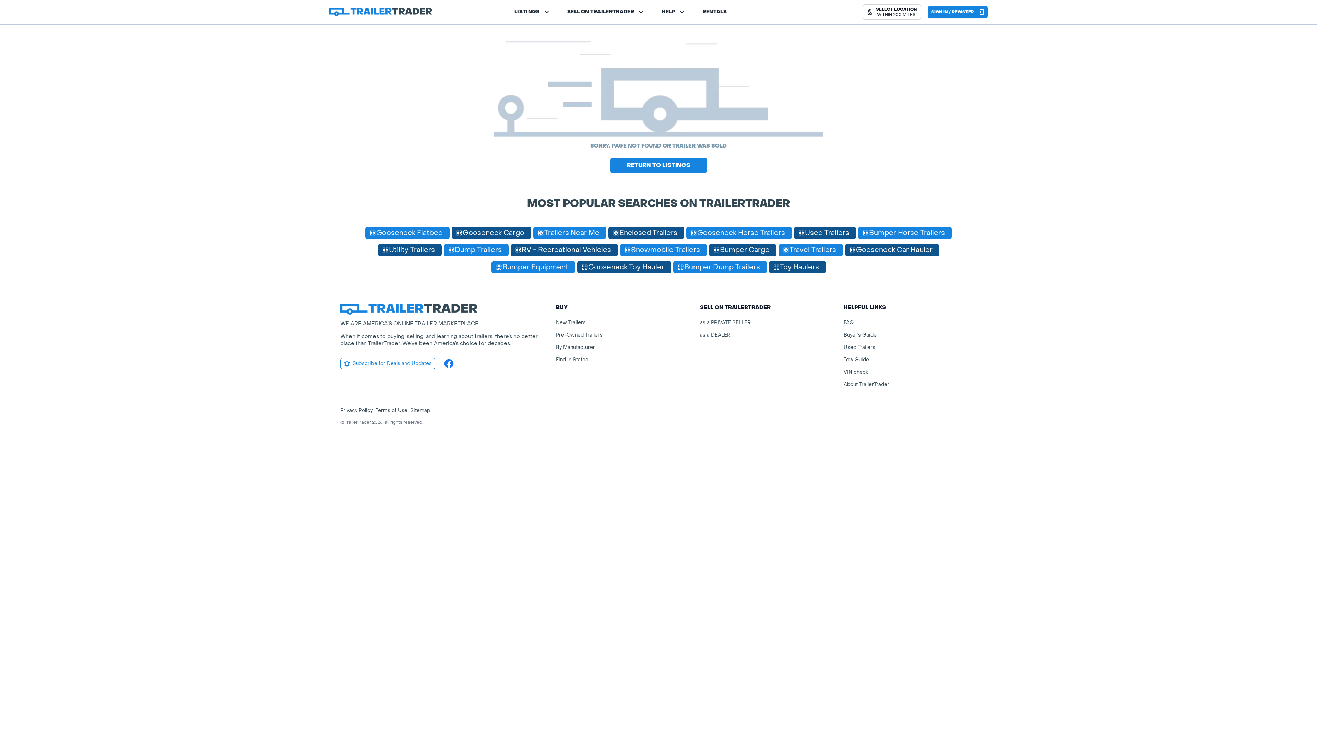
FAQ (849, 322)
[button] (892, 12)
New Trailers (571, 322)
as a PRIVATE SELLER (725, 322)
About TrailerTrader (866, 384)
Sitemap (420, 410)
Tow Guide (856, 359)
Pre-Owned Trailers (579, 335)
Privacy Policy (356, 410)
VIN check (856, 372)
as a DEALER (715, 335)
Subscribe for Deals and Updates (392, 363)
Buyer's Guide (860, 335)
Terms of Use (391, 410)
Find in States (572, 359)
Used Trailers (859, 347)
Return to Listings (658, 165)
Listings (527, 12)
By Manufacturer (575, 347)
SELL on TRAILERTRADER (600, 12)
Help (668, 12)
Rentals (715, 12)
